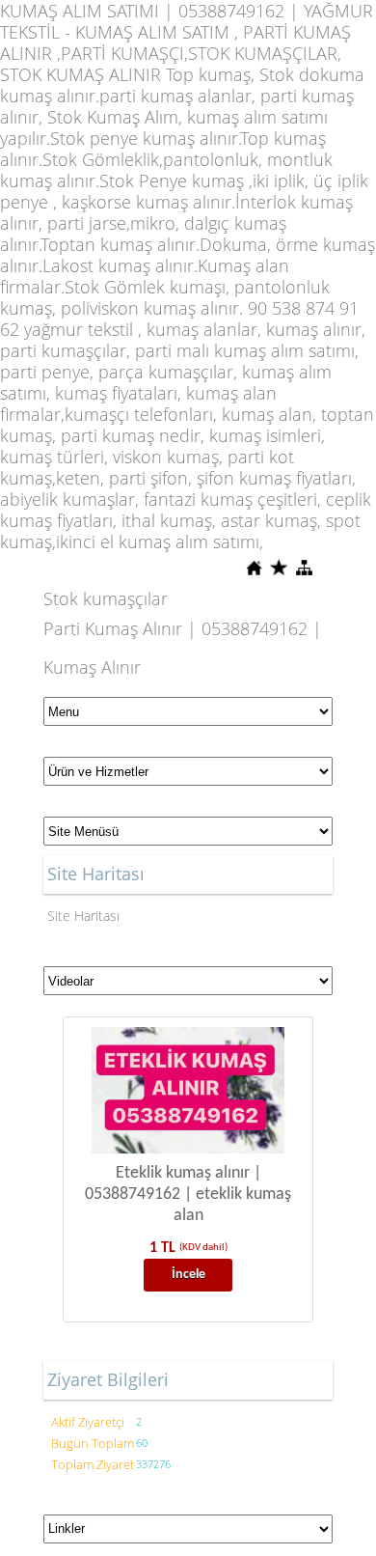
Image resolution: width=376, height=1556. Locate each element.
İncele (188, 1274)
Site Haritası (83, 915)
